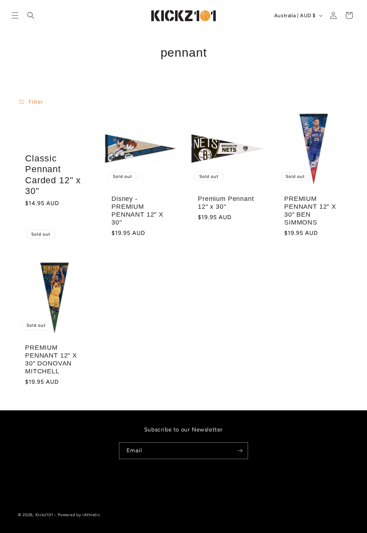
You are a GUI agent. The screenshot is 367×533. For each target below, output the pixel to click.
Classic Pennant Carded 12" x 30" (53, 174)
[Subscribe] (240, 450)
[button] (15, 15)
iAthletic (91, 515)
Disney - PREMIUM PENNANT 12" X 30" (137, 210)
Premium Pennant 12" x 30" (226, 202)
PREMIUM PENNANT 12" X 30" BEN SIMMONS (310, 210)
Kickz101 (44, 515)
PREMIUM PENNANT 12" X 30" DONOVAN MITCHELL (51, 359)
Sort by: (241, 101)
